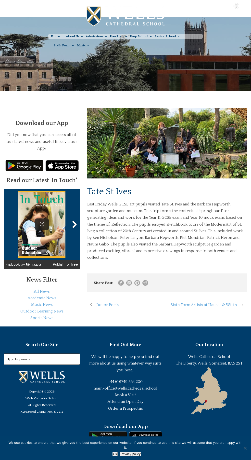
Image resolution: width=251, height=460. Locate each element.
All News (42, 291)
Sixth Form (62, 45)
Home (55, 36)
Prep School (139, 36)
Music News (42, 304)
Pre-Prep (117, 36)
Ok (115, 454)
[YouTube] (229, 5)
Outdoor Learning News (41, 311)
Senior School (165, 36)
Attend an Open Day (125, 401)
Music (81, 45)
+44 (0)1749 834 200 (125, 381)
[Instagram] (236, 5)
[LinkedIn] (243, 5)
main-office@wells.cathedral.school (125, 388)
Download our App (125, 426)
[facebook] (222, 5)
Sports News (41, 318)
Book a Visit (125, 395)
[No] (244, 448)
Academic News (42, 298)
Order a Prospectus (125, 408)
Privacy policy (131, 454)
